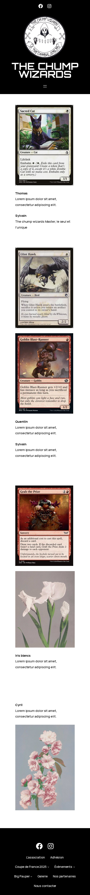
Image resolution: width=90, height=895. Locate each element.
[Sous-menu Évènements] (74, 867)
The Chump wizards (45, 70)
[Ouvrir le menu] (45, 86)
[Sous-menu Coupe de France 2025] (48, 867)
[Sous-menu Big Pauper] (31, 876)
